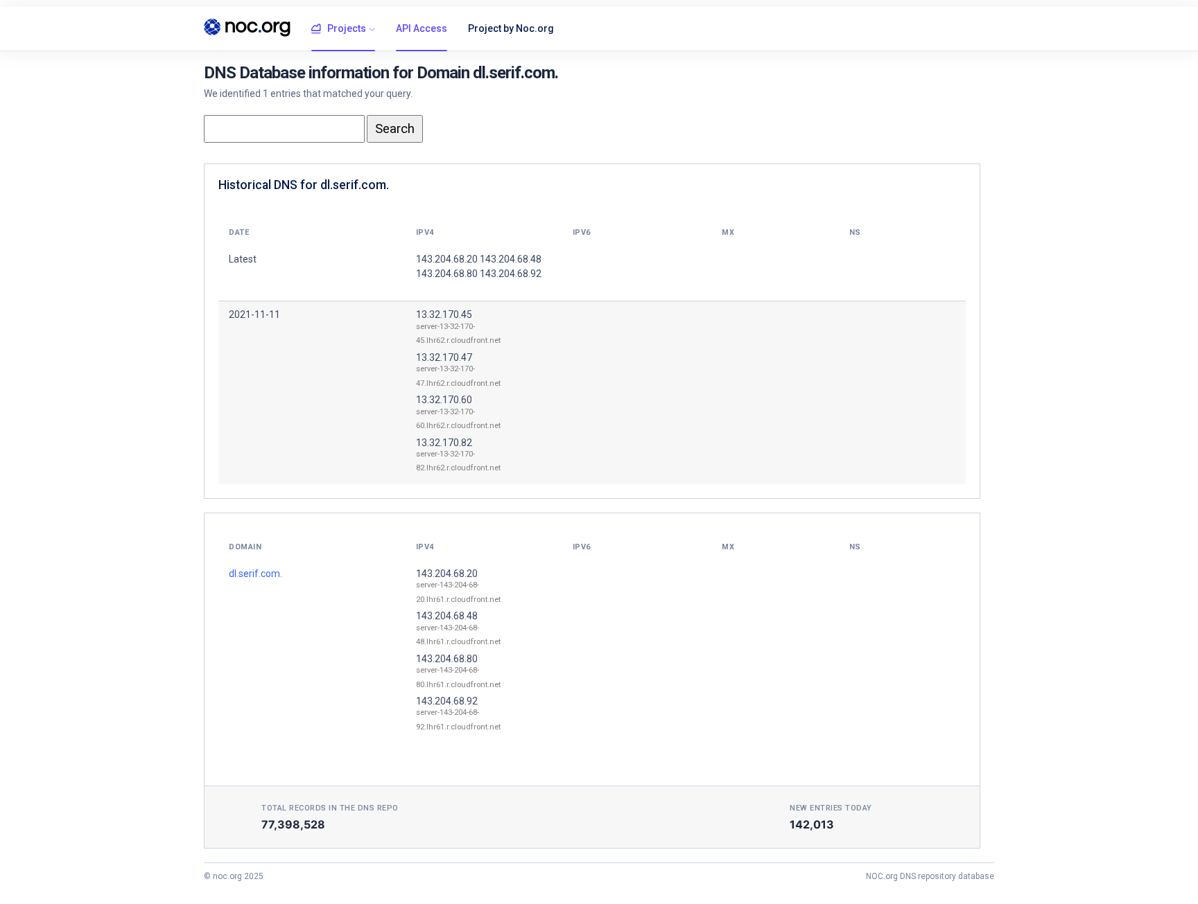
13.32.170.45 (444, 314)
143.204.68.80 (447, 658)
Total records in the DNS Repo (330, 808)
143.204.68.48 (447, 615)
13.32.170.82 (444, 442)
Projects (346, 28)
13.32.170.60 (444, 399)
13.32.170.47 (444, 357)
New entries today (831, 808)
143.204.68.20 (447, 573)
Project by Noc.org (511, 28)
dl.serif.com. (255, 573)
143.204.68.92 (447, 701)
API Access (421, 28)
